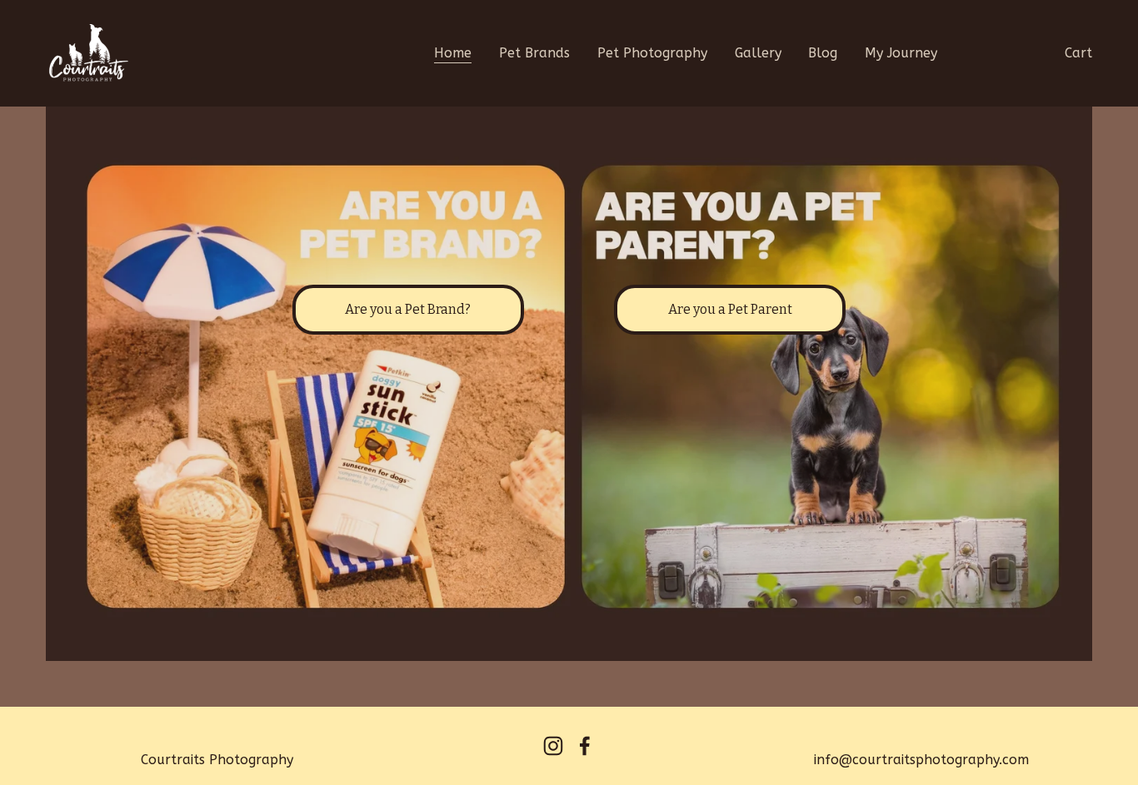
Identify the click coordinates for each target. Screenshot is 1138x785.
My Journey (901, 53)
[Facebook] (585, 746)
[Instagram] (553, 746)
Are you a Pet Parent (730, 309)
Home (453, 53)
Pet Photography (652, 53)
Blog (822, 53)
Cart (1078, 53)
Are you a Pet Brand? (408, 309)
